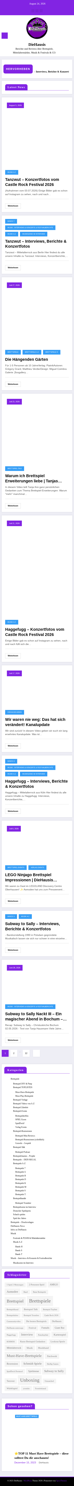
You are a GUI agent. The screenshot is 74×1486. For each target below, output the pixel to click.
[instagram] (37, 10)
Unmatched (49, 1381)
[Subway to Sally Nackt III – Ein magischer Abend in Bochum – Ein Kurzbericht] (37, 981)
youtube (26, 1388)
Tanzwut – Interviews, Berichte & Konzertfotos (41, 71)
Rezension (12, 1363)
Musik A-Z (12, 172)
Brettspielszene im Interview (24, 1207)
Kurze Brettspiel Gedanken (32, 1341)
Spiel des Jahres (19, 1218)
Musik (13, 1233)
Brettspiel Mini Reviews (25, 1136)
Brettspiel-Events (16, 867)
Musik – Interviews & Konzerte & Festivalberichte (31, 1258)
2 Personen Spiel (36, 1284)
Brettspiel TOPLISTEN (22, 1087)
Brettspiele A (20, 1172)
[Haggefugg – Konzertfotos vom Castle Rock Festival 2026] (37, 566)
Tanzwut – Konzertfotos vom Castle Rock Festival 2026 (32, 182)
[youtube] (41, 10)
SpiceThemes (61, 1481)
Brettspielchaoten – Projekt (24, 1156)
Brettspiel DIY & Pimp (22, 1084)
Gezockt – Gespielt (23, 1143)
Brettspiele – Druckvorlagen (22, 1222)
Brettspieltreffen (21, 1116)
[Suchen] (64, 36)
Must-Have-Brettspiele (24, 1092)
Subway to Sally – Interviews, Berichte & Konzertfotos (32, 926)
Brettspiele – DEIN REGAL (24, 1159)
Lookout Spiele (58, 1341)
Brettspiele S (20, 1190)
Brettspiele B (20, 1176)
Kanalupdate (43, 1335)
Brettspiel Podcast (22, 1152)
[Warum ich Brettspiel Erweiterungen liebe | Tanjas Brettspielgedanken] (37, 429)
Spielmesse (33, 1371)
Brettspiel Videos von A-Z (23, 1103)
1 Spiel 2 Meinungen (15, 1285)
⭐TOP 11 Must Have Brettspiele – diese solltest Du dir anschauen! (28, 1456)
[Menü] (5, 36)
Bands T (11, 221)
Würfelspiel (12, 1388)
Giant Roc (60, 1327)
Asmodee (12, 1291)
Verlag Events (37, 867)
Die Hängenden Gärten (26, 359)
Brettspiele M (20, 1187)
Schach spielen (19, 1214)
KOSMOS (11, 1342)
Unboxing (29, 1380)
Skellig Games (52, 1364)
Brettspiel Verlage (20, 1100)
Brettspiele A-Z (32, 352)
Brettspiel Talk (31, 1309)
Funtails (45, 1327)
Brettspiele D (51, 352)
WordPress (28, 1481)
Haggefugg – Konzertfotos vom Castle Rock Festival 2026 (34, 632)
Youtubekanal (40, 1388)
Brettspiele (13, 352)
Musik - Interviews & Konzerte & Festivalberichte (30, 227)
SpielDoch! (20, 1123)
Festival (32, 1328)
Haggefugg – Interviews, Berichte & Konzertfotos (36, 783)
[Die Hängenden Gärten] (37, 312)
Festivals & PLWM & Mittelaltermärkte (29, 1238)
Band (26, 1292)
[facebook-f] (32, 10)
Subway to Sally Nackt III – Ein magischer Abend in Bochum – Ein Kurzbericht (34, 1017)
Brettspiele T (20, 1194)
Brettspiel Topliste (50, 1309)
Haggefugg (11, 1335)
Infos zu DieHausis (19, 1229)
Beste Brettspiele (39, 1292)
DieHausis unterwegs (15, 1328)
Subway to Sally (54, 1371)
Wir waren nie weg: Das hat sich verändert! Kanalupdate (35, 722)
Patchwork (52, 1356)
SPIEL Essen (20, 1119)
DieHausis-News (15, 712)
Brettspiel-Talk (15, 468)
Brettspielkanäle (19, 1198)
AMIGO (54, 1284)
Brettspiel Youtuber (23, 1203)
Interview (27, 1334)
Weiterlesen (13, 206)
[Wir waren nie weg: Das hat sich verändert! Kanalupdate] (37, 686)
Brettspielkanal (12, 1309)
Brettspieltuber (12, 1315)
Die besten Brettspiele (36, 1321)
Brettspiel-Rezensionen (22, 1131)
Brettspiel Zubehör (20, 1107)
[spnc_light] (70, 36)
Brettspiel (15, 1301)
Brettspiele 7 (20, 1168)
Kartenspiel (60, 1334)
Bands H (11, 761)
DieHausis (37, 44)
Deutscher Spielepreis (22, 1211)
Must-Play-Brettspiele (24, 1096)
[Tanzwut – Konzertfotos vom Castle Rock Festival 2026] (37, 132)
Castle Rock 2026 (51, 1315)
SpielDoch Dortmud (15, 1371)
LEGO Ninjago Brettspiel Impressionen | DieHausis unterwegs (29, 878)
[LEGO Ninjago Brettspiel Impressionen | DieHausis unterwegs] (37, 842)
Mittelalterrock (14, 1347)
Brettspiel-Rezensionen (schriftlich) (29, 1139)
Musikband (43, 1348)
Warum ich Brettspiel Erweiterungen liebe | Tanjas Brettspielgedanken (31, 479)
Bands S (11, 916)
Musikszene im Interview (33, 234)
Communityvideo (14, 1321)
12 (26, 1053)
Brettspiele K (20, 1183)
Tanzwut (11, 1381)
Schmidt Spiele (32, 1363)
